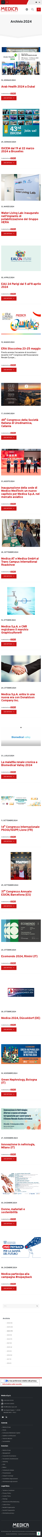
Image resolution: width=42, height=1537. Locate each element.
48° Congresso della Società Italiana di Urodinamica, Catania (19, 423)
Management (6, 1453)
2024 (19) (10, 1331)
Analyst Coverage (7, 1476)
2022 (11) (9, 1339)
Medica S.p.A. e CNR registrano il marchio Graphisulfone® (14, 630)
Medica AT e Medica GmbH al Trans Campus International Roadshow (20, 562)
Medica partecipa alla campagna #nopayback (16, 1275)
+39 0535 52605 (9, 1404)
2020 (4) (9, 1347)
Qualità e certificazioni (9, 1436)
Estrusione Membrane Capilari (11, 1433)
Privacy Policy (6, 1493)
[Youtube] (36, 2)
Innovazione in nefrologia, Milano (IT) (18, 1146)
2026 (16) (9, 1323)
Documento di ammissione (10, 1459)
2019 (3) (9, 1351)
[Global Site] (27, 9)
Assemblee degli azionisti (10, 1479)
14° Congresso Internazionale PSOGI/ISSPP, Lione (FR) (20, 828)
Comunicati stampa (8, 1470)
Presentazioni (6, 1473)
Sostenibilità (6, 1441)
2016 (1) (9, 1363)
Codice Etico (6, 1505)
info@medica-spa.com (10, 1407)
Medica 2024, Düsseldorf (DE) (20, 1018)
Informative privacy (8, 1513)
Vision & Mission (7, 1438)
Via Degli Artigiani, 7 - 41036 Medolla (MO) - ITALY (12, 1411)
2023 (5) (9, 1335)
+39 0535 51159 (8, 1400)
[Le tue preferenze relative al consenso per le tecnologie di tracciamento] (38, 1533)
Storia (4, 1430)
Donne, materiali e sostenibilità (13, 1211)
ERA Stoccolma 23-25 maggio (21, 349)
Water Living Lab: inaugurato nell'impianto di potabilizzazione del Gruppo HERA (20, 217)
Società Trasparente (8, 1510)
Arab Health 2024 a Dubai (18, 87)
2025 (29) (10, 1327)
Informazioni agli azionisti (9, 1481)
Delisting (5, 1462)
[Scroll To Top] (38, 1528)
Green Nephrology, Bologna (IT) (19, 1081)
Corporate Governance (9, 1456)
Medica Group (6, 1427)
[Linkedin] (39, 2)
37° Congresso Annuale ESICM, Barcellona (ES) (16, 893)
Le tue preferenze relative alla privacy (22, 1381)
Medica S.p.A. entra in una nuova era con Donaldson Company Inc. (18, 698)
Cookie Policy (6, 1496)
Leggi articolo (8, 98)
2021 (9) (9, 1343)
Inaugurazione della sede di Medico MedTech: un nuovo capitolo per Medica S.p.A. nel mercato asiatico (20, 492)
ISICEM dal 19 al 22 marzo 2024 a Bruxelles (17, 150)
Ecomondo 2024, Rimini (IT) (19, 956)
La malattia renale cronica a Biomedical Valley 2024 (19, 764)
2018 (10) (9, 1355)
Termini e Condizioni (8, 1490)
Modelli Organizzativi (8, 1507)
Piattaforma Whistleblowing (10, 1502)
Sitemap (4, 1499)
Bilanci (4, 1467)
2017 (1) (9, 1359)
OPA (3, 1464)
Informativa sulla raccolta (12, 1384)
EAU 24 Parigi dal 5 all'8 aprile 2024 (21, 285)
